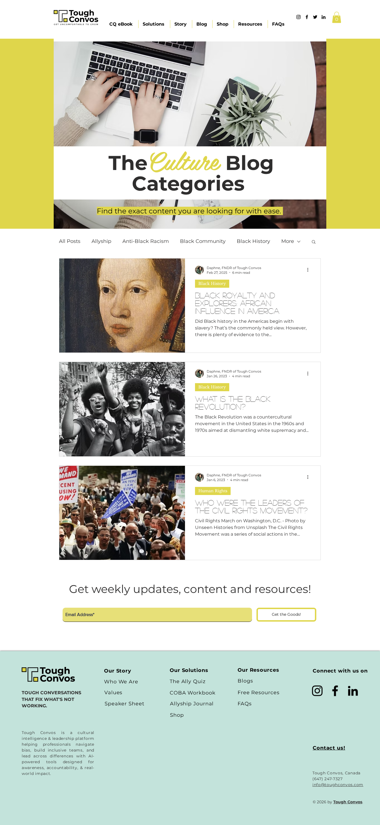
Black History (253, 241)
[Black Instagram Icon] (317, 691)
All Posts (69, 241)
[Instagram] (298, 17)
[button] (336, 17)
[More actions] (309, 270)
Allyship (101, 241)
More (287, 241)
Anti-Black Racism (145, 241)
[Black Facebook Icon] (335, 691)
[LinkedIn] (353, 691)
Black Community (203, 241)
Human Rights (212, 490)
